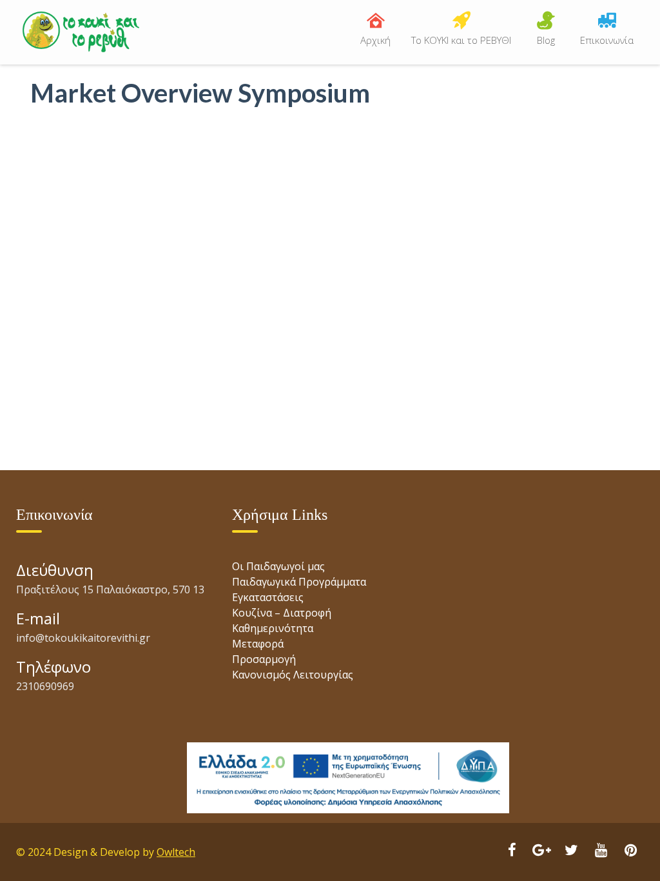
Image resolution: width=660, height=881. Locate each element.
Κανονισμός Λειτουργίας (292, 675)
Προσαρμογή (264, 659)
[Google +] (541, 851)
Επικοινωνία (607, 40)
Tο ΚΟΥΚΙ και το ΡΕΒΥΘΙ (461, 40)
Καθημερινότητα (272, 628)
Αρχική (375, 40)
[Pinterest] (630, 851)
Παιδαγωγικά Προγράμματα (299, 582)
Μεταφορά (258, 644)
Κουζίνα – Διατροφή (281, 613)
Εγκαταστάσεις (268, 597)
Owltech (176, 852)
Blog (546, 40)
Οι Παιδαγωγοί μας (278, 566)
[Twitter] (571, 851)
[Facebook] (511, 851)
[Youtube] (600, 851)
